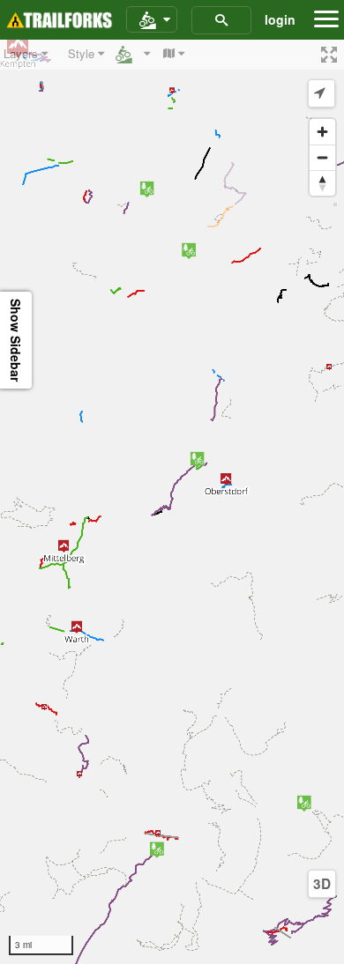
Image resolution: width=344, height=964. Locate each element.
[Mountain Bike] (151, 20)
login (280, 19)
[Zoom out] (322, 157)
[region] (172, 502)
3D (322, 884)
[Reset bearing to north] (322, 183)
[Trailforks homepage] (59, 20)
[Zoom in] (322, 132)
